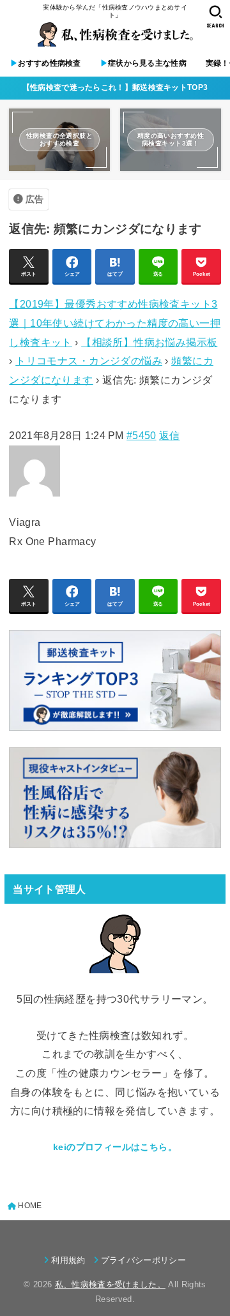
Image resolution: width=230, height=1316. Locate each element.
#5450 (141, 435)
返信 (169, 435)
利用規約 (68, 1260)
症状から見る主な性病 (143, 63)
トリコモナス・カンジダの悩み (88, 360)
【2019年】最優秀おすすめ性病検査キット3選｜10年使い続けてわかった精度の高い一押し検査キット (114, 322)
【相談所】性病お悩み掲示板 (149, 342)
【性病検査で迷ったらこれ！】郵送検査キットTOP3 (115, 87)
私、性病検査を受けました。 (110, 1284)
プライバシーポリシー (143, 1260)
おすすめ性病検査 (45, 63)
